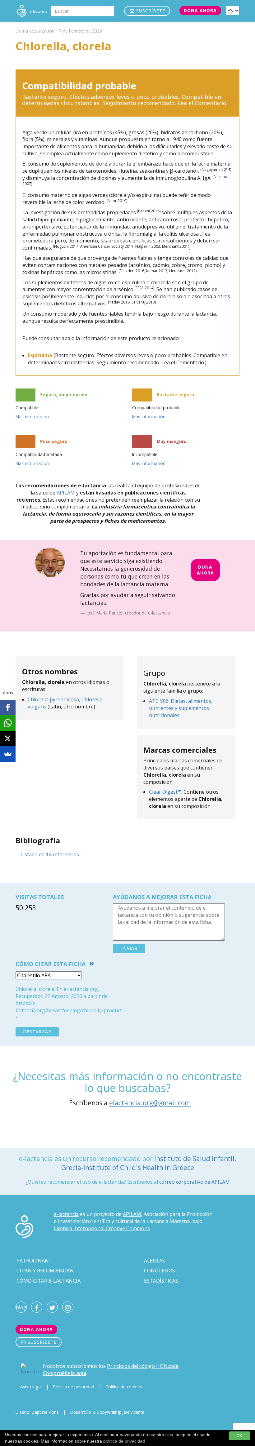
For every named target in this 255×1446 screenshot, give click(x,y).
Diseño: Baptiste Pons (37, 1412)
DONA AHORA (205, 570)
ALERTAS (154, 1260)
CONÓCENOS (159, 1270)
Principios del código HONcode (142, 1366)
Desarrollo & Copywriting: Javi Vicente (107, 1412)
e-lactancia (66, 1214)
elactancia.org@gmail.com (150, 1102)
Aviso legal (31, 1387)
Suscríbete (150, 11)
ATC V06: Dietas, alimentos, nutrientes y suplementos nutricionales (180, 708)
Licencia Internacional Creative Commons (102, 1228)
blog (21, 1307)
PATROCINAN (32, 1260)
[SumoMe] (8, 754)
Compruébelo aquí (64, 1373)
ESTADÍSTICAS (161, 1280)
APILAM (66, 492)
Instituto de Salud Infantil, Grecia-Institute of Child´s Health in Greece (148, 1163)
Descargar (37, 1032)
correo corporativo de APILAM (194, 1181)
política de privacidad (124, 1441)
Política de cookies (124, 1387)
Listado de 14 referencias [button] (50, 854)
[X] (8, 738)
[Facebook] (8, 707)
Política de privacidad (73, 1387)
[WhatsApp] (8, 723)
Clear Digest (163, 791)
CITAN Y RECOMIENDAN (45, 1270)
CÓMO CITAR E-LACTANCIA (48, 1280)
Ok (240, 1436)
